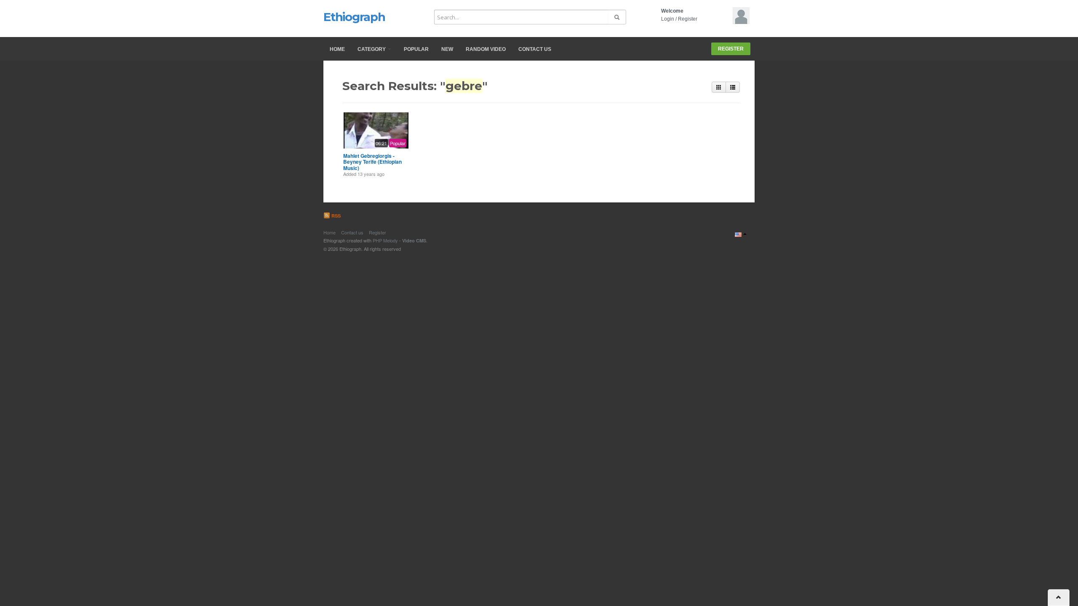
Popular (416, 49)
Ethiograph (354, 17)
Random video (486, 49)
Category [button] (372, 49)
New (447, 49)
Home (337, 49)
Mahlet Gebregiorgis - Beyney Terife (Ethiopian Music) (372, 162)
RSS (335, 216)
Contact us (534, 49)
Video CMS (414, 240)
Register (687, 19)
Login (667, 19)
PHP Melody (385, 240)
